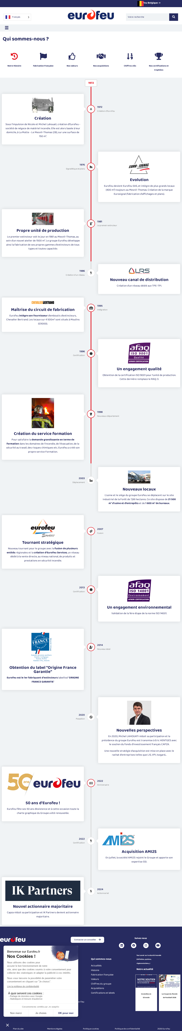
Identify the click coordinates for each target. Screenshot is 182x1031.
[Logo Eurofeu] (91, 16)
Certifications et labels (103, 993)
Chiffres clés (130, 66)
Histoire (95, 970)
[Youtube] (158, 945)
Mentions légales (54, 1028)
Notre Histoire (14, 66)
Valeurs (95, 979)
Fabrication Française (43, 66)
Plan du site (18, 1028)
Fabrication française (102, 975)
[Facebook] (133, 945)
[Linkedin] (121, 945)
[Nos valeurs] (72, 56)
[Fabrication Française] (43, 56)
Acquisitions (97, 988)
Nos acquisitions (101, 66)
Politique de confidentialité (127, 1028)
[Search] (173, 17)
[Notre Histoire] (14, 56)
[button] (7, 27)
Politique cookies (91, 1028)
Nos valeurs (72, 66)
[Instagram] (146, 945)
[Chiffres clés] (129, 56)
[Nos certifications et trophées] (158, 56)
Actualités (96, 966)
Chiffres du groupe (101, 984)
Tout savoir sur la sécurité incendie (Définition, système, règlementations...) (148, 959)
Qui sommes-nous (101, 959)
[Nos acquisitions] (101, 56)
